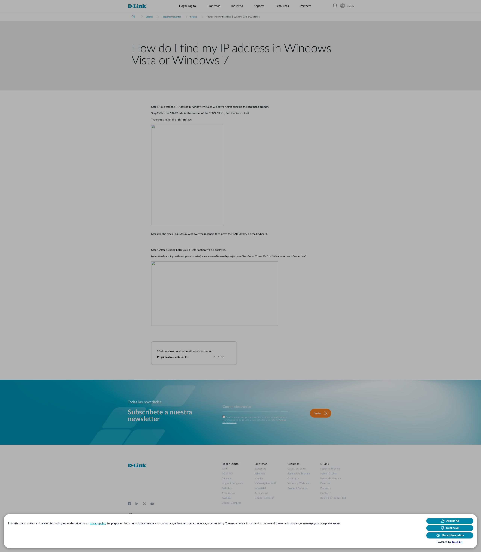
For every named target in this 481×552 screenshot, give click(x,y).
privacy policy (98, 523)
